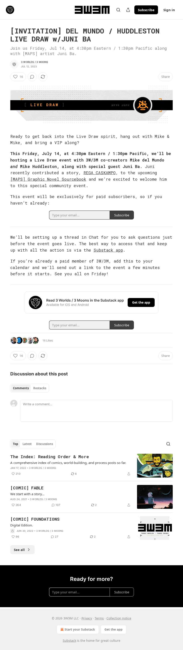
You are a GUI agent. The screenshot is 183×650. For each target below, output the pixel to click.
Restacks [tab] (39, 388)
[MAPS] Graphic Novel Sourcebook (48, 179)
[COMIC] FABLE (27, 488)
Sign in (169, 10)
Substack (69, 640)
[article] (91, 465)
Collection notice (118, 618)
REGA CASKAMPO (99, 172)
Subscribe (146, 10)
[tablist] (29, 388)
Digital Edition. (21, 525)
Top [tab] (15, 444)
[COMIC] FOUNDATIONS (35, 519)
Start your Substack (79, 629)
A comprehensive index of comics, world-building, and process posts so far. (68, 462)
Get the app (141, 302)
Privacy (86, 618)
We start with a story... (27, 494)
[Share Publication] (128, 9)
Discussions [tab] (44, 444)
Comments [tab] (21, 388)
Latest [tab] (27, 444)
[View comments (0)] (32, 76)
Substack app (108, 250)
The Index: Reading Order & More (49, 456)
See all (19, 549)
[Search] (118, 9)
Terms (99, 618)
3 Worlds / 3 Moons (34, 62)
